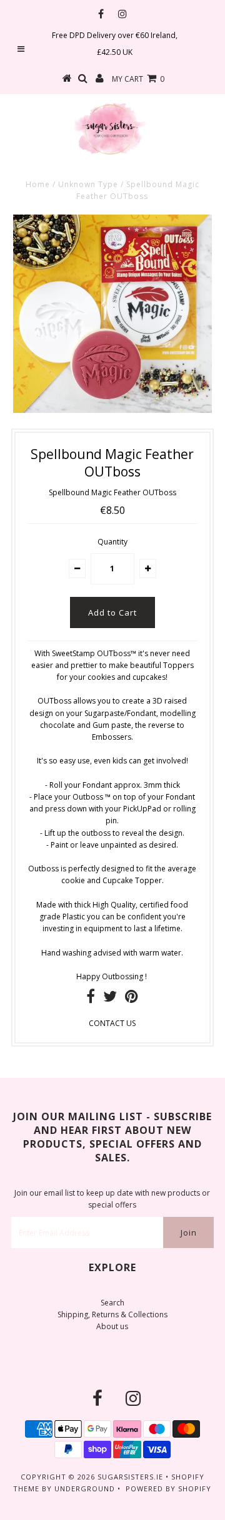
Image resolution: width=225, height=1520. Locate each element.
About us (112, 1326)
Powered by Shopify (168, 1488)
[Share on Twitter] (110, 999)
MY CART (138, 79)
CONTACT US (112, 1023)
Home (38, 184)
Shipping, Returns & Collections (113, 1314)
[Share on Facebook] (90, 999)
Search (112, 1302)
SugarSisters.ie (130, 1476)
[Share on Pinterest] (131, 999)
